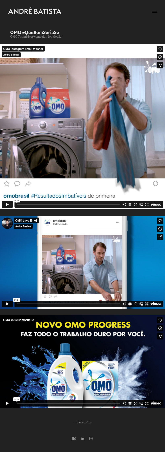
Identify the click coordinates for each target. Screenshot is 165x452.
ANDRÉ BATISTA (34, 11)
